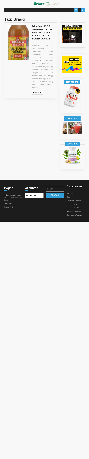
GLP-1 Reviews (72, 204)
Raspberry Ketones (74, 211)
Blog (68, 197)
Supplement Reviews (74, 215)
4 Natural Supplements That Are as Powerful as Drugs (13, 197)
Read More (37, 92)
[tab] (76, 10)
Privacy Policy (9, 207)
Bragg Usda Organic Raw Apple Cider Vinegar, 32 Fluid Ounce (42, 32)
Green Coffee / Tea (74, 208)
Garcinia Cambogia (74, 201)
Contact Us (8, 203)
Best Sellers (71, 193)
